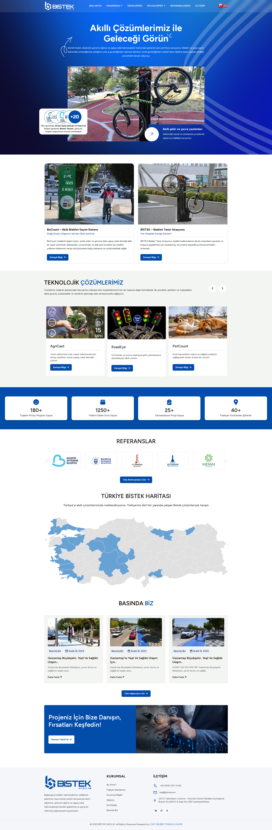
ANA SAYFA (95, 5)
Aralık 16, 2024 (76, 651)
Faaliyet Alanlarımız (116, 789)
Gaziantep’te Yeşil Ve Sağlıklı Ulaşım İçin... (134, 660)
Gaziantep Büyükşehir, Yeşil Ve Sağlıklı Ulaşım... (73, 660)
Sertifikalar (112, 805)
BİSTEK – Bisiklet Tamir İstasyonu (162, 229)
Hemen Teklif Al (60, 739)
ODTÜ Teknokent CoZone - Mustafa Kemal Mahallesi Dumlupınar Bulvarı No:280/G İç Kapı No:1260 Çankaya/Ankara (191, 800)
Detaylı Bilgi (56, 257)
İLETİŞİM (200, 5)
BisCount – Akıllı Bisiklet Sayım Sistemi (72, 229)
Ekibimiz (110, 800)
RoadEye (57, 346)
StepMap (179, 346)
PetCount (118, 346)
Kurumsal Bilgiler (115, 795)
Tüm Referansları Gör (135, 479)
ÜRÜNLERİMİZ (134, 5)
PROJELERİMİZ (155, 5)
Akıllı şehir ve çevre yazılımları (182, 129)
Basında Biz (55, 651)
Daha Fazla (54, 677)
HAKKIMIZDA (113, 5)
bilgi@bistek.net (168, 792)
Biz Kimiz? (111, 784)
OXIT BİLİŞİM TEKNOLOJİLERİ (166, 824)
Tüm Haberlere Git (134, 693)
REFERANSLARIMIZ (180, 5)
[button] (46, 460)
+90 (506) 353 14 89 (170, 785)
